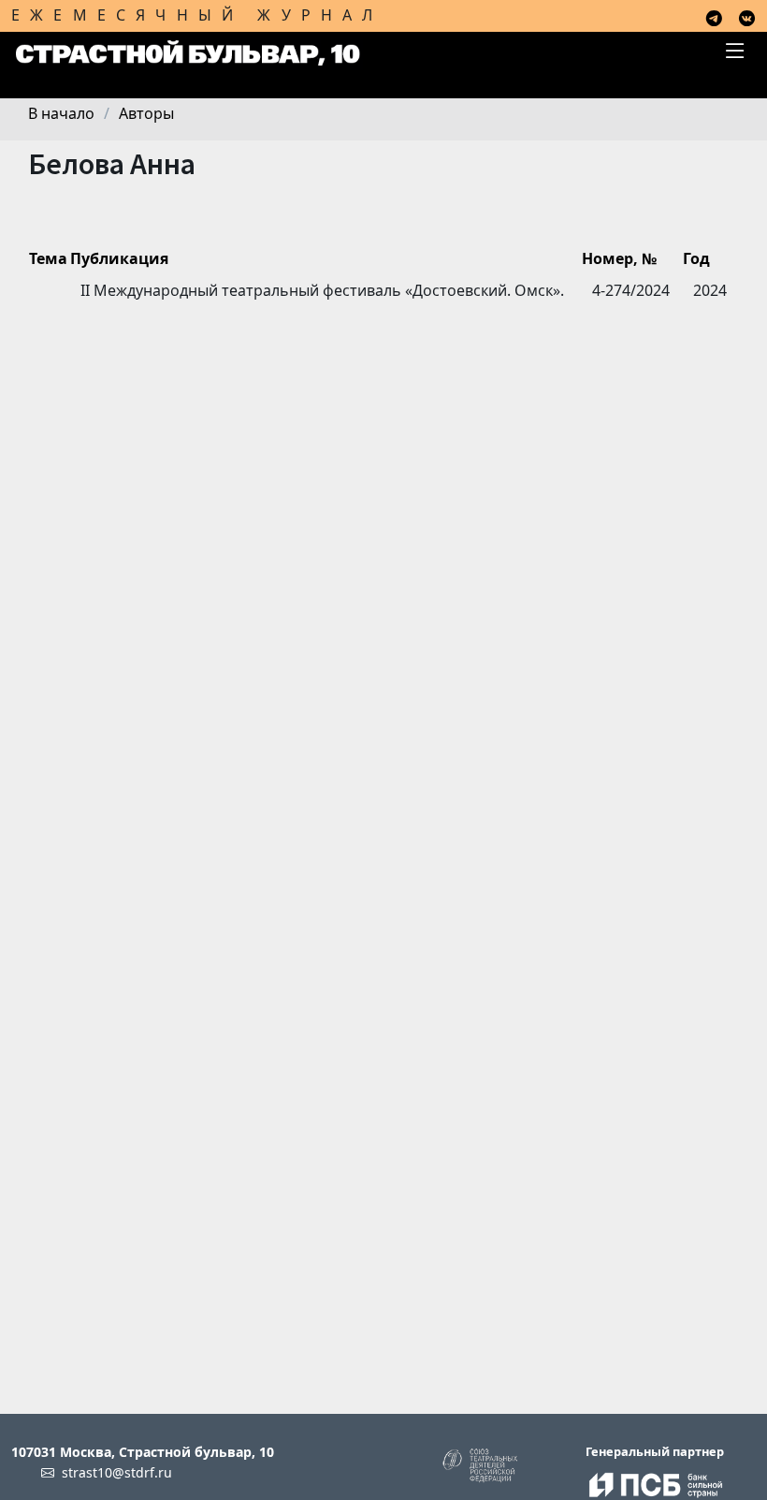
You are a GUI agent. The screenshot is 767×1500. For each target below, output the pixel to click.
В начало (61, 113)
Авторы (146, 113)
